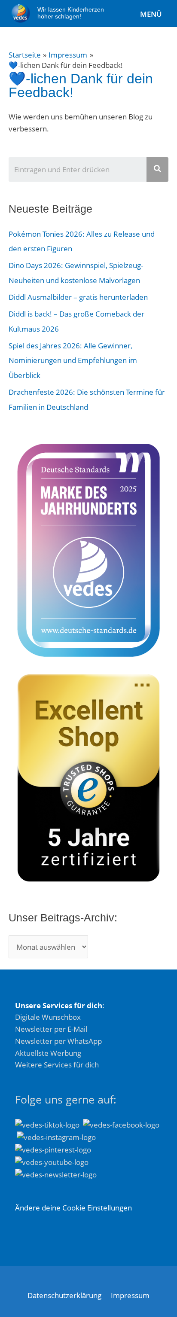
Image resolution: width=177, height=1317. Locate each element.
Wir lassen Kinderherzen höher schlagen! (70, 13)
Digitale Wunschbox (48, 1017)
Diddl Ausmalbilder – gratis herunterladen (78, 297)
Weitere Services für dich (57, 1064)
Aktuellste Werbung (48, 1053)
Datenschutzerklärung (64, 1295)
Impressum (130, 1295)
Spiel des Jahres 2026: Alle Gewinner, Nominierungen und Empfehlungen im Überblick (73, 360)
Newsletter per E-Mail (51, 1029)
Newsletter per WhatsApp (58, 1041)
